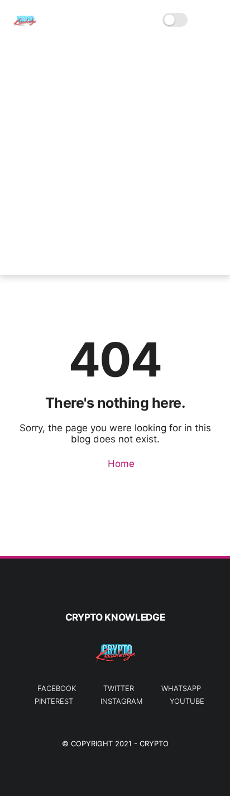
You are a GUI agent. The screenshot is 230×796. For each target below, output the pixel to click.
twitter (118, 688)
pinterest (54, 701)
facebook (56, 688)
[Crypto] (24, 25)
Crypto (154, 743)
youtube (187, 701)
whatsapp (181, 688)
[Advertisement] (115, 160)
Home (120, 463)
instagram (121, 701)
